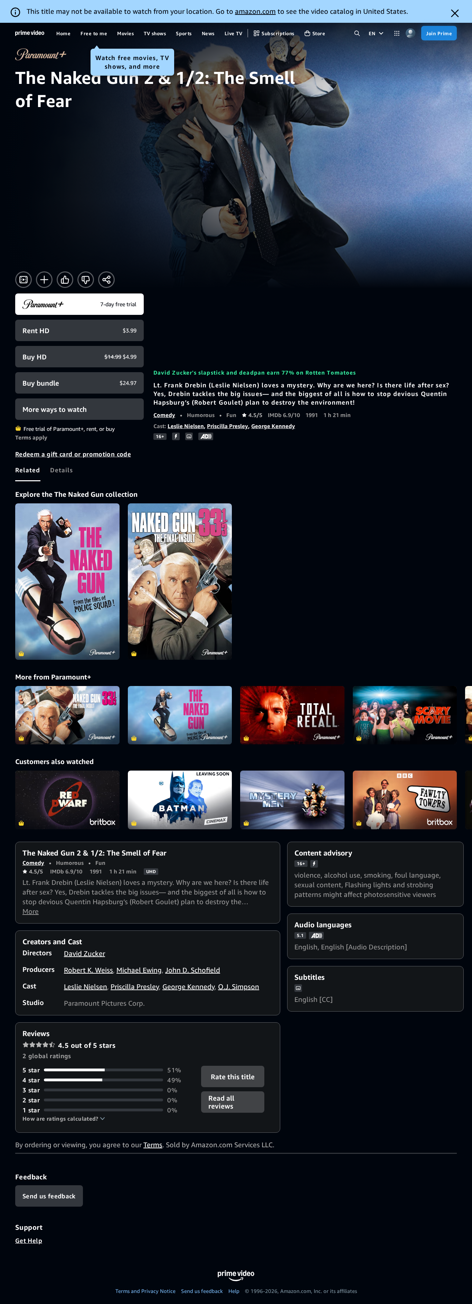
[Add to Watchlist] (44, 279)
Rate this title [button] (233, 1076)
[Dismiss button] (455, 13)
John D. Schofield (192, 970)
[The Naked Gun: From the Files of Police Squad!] (67, 581)
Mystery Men (292, 800)
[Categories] (397, 33)
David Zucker (84, 953)
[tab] (27, 469)
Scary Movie (405, 715)
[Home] (29, 33)
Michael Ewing (139, 970)
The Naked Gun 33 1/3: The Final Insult (67, 715)
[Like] (65, 279)
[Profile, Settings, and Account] (410, 33)
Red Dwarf (67, 800)
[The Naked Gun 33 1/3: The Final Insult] (180, 581)
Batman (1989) (180, 800)
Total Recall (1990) (292, 715)
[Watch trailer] (23, 279)
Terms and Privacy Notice (145, 1291)
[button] (63, 1118)
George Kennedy (273, 426)
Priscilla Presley (227, 426)
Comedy (164, 415)
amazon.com (255, 11)
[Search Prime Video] (357, 33)
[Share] (106, 279)
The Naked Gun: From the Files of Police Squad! (180, 715)
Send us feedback (202, 1291)
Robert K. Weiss (88, 970)
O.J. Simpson (238, 987)
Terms (152, 1145)
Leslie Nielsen (186, 426)
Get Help (28, 1240)
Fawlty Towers (405, 800)
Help (233, 1291)
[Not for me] (85, 279)
